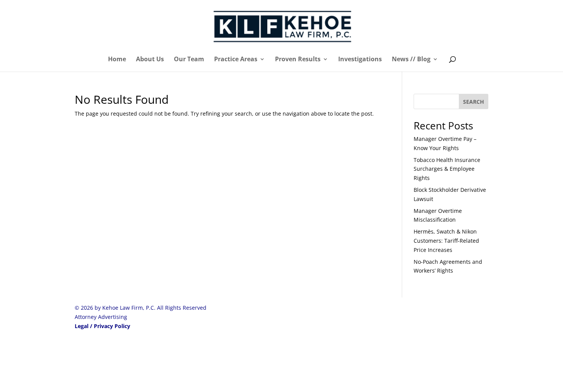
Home (117, 59)
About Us (150, 59)
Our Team (189, 59)
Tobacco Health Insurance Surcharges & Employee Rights (447, 169)
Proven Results (298, 59)
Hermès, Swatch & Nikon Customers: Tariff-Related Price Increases (446, 240)
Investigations (360, 59)
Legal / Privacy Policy (102, 326)
